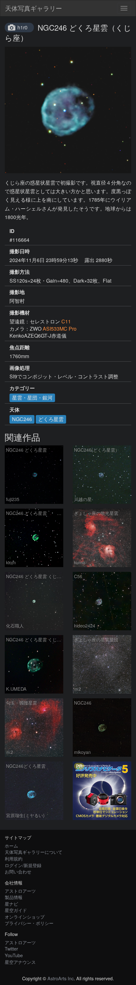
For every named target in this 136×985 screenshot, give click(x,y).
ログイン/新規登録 (23, 865)
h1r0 (22, 27)
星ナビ (11, 903)
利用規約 (13, 858)
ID (12, 231)
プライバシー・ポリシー (29, 923)
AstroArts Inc (60, 978)
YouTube (14, 955)
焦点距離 (19, 347)
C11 (66, 321)
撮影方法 (19, 271)
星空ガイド (16, 910)
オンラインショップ (25, 916)
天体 (14, 409)
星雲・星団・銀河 (32, 397)
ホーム (11, 845)
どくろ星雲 (51, 419)
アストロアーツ (20, 890)
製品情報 (13, 897)
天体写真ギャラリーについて (33, 851)
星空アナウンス (20, 961)
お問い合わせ (18, 871)
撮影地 (17, 292)
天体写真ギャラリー (33, 8)
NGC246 (22, 419)
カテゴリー (22, 388)
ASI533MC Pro (60, 328)
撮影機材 (19, 312)
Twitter (11, 948)
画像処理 (19, 367)
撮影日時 (19, 251)
